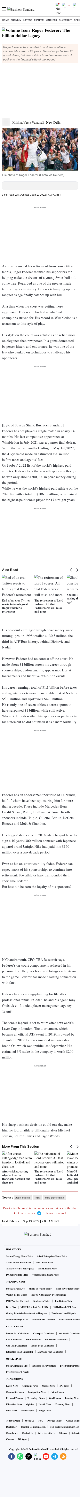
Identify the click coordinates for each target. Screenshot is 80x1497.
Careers (10, 1439)
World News (55, 1398)
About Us (29, 1420)
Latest (27, 20)
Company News (30, 1385)
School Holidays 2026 (17, 1319)
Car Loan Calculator (16, 1345)
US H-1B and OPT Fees (64, 1307)
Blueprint (65, 20)
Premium (16, 20)
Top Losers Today (41, 1301)
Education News (14, 1404)
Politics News (27, 1410)
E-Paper (39, 20)
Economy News (62, 1404)
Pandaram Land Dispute (63, 1313)
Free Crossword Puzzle (17, 1372)
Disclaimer (11, 1426)
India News (11, 1410)
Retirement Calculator (56, 1339)
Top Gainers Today (64, 1301)
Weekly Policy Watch (16, 1294)
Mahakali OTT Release (43, 1319)
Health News (45, 1404)
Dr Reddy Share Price (17, 1274)
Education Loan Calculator (19, 1351)
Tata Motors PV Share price (20, 1268)
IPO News (64, 1385)
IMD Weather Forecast (17, 1301)
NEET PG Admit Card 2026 (34, 1307)
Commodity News (15, 1392)
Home (5, 20)
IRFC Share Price (44, 1262)
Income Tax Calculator (17, 1333)
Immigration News (37, 1392)
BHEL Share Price (47, 1268)
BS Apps (22, 1439)
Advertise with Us (46, 1433)
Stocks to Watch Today (40, 1288)
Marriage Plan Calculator (50, 1351)
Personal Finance (14, 1398)
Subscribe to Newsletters (44, 1365)
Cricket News (57, 1392)
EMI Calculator (14, 1339)
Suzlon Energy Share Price (19, 1256)
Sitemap (63, 1433)
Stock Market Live (15, 1288)
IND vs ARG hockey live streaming (48, 1294)
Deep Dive (11, 1307)
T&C (40, 1420)
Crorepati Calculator (43, 1333)
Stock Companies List (16, 1365)
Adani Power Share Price (18, 1262)
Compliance (12, 1433)
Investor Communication (33, 1426)
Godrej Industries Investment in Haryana (26, 1313)
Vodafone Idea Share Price (45, 1274)
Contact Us (27, 1433)
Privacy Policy (54, 1420)
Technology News (36, 1398)
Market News (48, 1385)
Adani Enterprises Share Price (52, 1256)
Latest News (12, 1385)
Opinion (30, 1404)
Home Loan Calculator (42, 1345)
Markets (51, 20)
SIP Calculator (33, 1339)
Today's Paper (13, 1420)
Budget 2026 (45, 1410)
